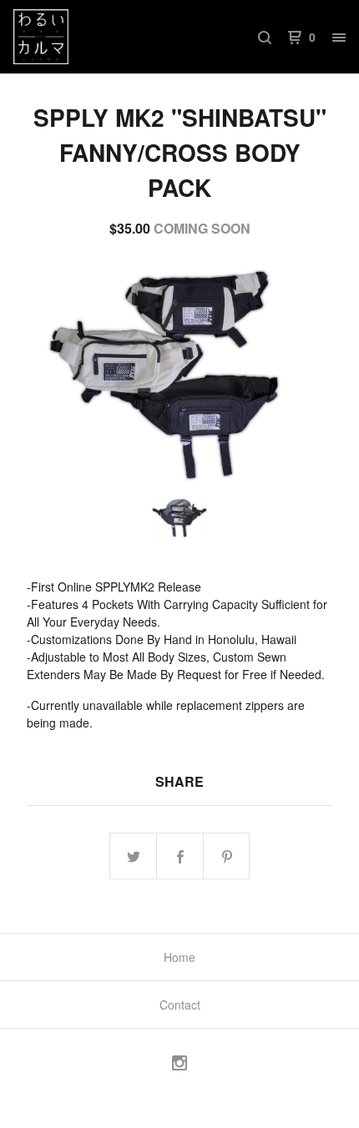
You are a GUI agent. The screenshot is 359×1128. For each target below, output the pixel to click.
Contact (179, 1004)
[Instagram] (179, 1065)
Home (179, 957)
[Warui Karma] (96, 36)
